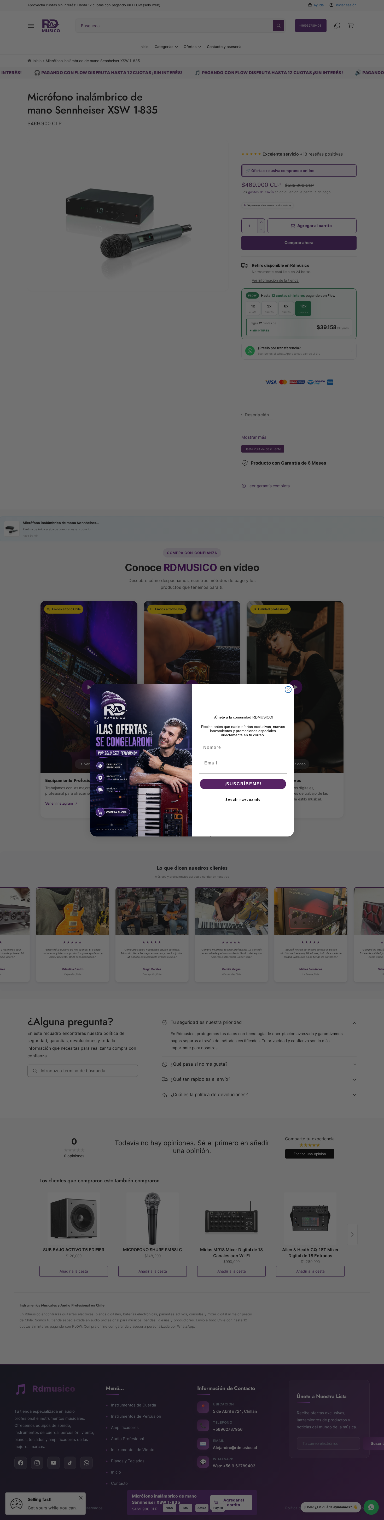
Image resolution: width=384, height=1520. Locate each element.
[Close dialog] (288, 689)
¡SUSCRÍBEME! (243, 784)
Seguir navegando (243, 799)
